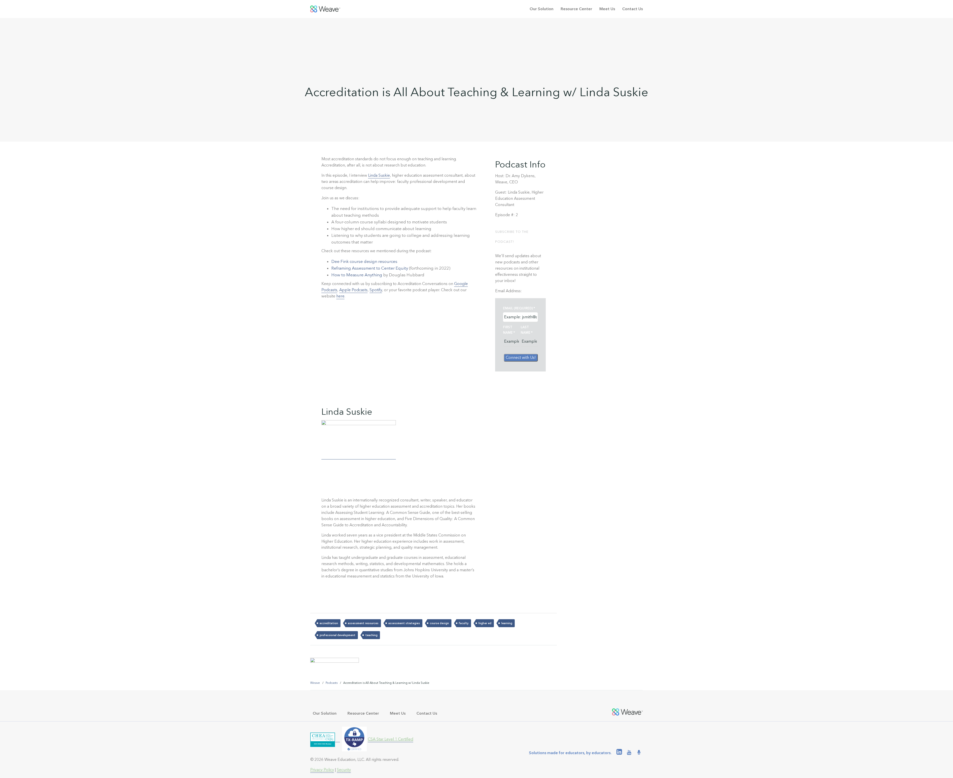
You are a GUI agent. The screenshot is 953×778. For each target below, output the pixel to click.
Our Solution (541, 8)
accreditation (329, 623)
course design (439, 623)
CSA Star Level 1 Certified (390, 739)
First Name (509, 329)
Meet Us (607, 8)
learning (506, 623)
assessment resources (363, 623)
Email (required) (519, 308)
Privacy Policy (322, 769)
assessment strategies (404, 623)
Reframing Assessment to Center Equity (369, 268)
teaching (371, 635)
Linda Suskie (379, 175)
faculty (464, 623)
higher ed (484, 623)
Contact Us (632, 8)
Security (344, 769)
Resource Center (576, 8)
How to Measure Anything (356, 274)
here (340, 296)
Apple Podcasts (353, 289)
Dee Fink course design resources (364, 261)
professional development (337, 635)
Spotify (376, 289)
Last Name (527, 329)
